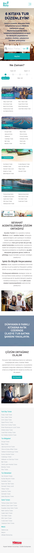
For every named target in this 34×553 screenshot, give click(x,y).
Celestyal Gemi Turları (8, 203)
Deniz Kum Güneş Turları (8, 106)
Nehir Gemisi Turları (23, 196)
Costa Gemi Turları (22, 201)
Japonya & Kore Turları (8, 134)
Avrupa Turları (8, 131)
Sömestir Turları (22, 171)
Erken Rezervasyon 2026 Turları (23, 106)
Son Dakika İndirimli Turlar (8, 111)
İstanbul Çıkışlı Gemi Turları (23, 194)
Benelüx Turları (8, 143)
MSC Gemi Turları (7, 201)
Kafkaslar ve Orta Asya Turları (24, 139)
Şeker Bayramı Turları (8, 173)
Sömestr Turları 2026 (8, 168)
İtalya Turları (23, 131)
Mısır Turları (23, 143)
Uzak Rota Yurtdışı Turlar (24, 108)
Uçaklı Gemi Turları (8, 199)
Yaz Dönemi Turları (7, 164)
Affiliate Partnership (6, 535)
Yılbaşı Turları (21, 168)
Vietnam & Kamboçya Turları (9, 136)
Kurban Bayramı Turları (24, 164)
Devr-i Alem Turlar (22, 101)
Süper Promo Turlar (23, 104)
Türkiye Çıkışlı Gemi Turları (8, 194)
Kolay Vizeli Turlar (7, 101)
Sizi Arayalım (17, 377)
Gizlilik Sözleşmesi (25, 546)
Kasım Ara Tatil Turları (23, 166)
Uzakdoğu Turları (9, 138)
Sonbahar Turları (7, 166)
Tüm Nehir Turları (22, 199)
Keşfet (17, 56)
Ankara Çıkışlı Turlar (8, 108)
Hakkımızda (4, 530)
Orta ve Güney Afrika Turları (23, 134)
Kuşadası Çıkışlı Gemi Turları (8, 196)
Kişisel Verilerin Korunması (11, 546)
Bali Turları (7, 141)
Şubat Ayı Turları (7, 171)
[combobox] (17, 48)
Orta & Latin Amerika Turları (23, 141)
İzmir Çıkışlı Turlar (7, 104)
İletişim (3, 532)
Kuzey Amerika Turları (24, 136)
